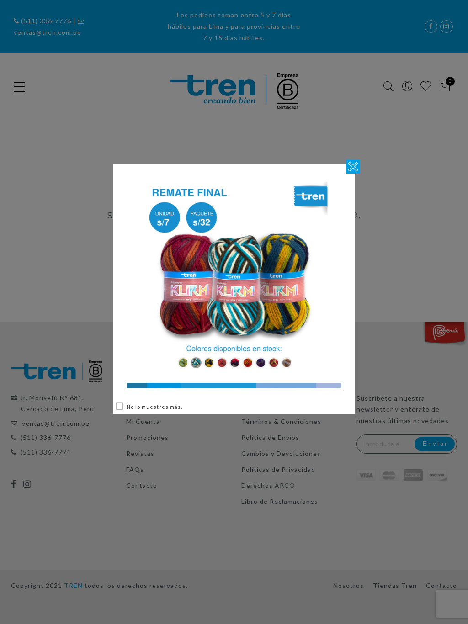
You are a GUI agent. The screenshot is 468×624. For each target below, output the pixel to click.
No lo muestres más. (154, 407)
